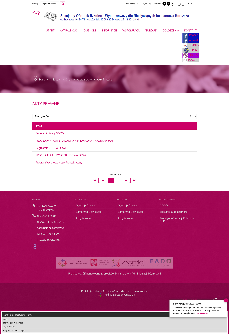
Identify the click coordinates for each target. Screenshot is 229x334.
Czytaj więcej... (202, 313)
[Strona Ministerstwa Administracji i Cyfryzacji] (99, 263)
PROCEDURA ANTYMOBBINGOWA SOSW (61, 155)
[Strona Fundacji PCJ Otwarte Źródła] (129, 263)
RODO (164, 205)
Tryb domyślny (131, 4)
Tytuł (39, 125)
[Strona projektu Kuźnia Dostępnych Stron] (72, 263)
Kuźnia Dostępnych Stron (120, 294)
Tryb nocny (146, 4)
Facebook (35, 246)
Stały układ (179, 4)
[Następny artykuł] (126, 180)
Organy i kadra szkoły (79, 79)
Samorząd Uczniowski (89, 211)
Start (42, 79)
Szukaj (62, 3)
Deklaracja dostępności (174, 211)
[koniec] (134, 180)
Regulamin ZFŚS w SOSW (51, 148)
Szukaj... (35, 4)
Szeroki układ (183, 4)
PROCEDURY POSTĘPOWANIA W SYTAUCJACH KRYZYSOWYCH (74, 140)
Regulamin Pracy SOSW (50, 133)
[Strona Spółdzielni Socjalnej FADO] (160, 263)
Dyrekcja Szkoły (85, 205)
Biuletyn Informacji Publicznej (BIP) (177, 219)
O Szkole (55, 79)
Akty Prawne (83, 218)
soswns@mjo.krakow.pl (51, 227)
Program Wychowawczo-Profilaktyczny (59, 162)
